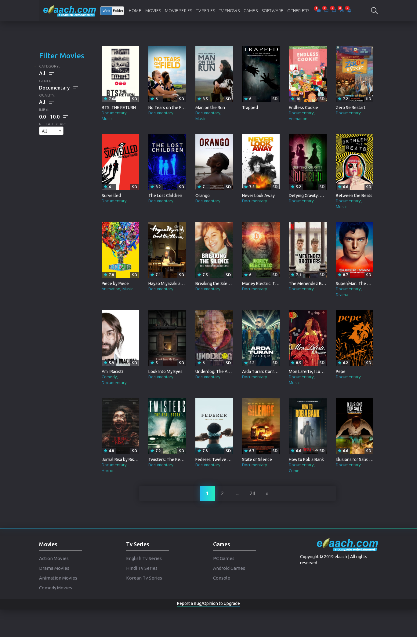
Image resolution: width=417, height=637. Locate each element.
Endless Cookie (303, 107)
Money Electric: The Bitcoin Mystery (276, 283)
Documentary (114, 112)
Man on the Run (210, 107)
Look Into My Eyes (165, 371)
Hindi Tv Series (142, 568)
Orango (202, 195)
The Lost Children (165, 195)
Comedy (109, 376)
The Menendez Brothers (312, 283)
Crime (294, 470)
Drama (342, 294)
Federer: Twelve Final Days (220, 459)
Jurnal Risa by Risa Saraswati (128, 459)
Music (107, 118)
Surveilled (111, 195)
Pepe (341, 371)
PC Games (223, 558)
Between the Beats (354, 195)
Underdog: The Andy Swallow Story (229, 371)
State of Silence (257, 459)
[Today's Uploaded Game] (342, 10)
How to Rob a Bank (306, 459)
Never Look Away (258, 195)
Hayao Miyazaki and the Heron (176, 283)
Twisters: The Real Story (171, 459)
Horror (108, 470)
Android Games (229, 568)
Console (221, 577)
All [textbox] (44, 131)
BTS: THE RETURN (119, 107)
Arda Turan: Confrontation (267, 371)
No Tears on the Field (168, 107)
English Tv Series (144, 558)
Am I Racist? (113, 371)
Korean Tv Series (144, 577)
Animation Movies (58, 577)
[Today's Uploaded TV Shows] (334, 10)
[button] (53, 116)
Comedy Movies (55, 587)
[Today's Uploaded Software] (349, 10)
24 (252, 493)
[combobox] (51, 130)
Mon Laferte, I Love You (311, 371)
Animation (298, 118)
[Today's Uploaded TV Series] (327, 10)
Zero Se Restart (350, 107)
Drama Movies (54, 568)
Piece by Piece (115, 283)
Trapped (250, 107)
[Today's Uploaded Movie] (319, 10)
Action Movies (54, 558)
